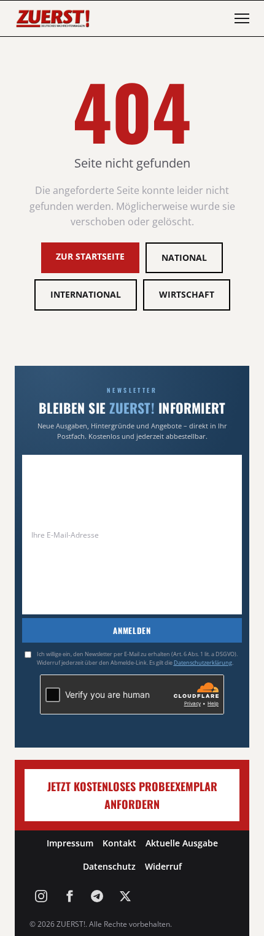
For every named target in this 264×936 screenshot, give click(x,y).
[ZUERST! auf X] (125, 896)
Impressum (70, 843)
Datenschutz (109, 866)
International (85, 294)
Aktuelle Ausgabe (182, 843)
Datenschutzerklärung (203, 663)
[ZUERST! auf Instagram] (41, 896)
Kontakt (119, 843)
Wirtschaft (186, 294)
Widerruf (163, 866)
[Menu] (242, 18)
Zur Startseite (90, 256)
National (184, 257)
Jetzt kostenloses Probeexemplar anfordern (132, 795)
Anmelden (131, 630)
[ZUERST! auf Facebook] (69, 896)
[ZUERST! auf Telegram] (97, 896)
